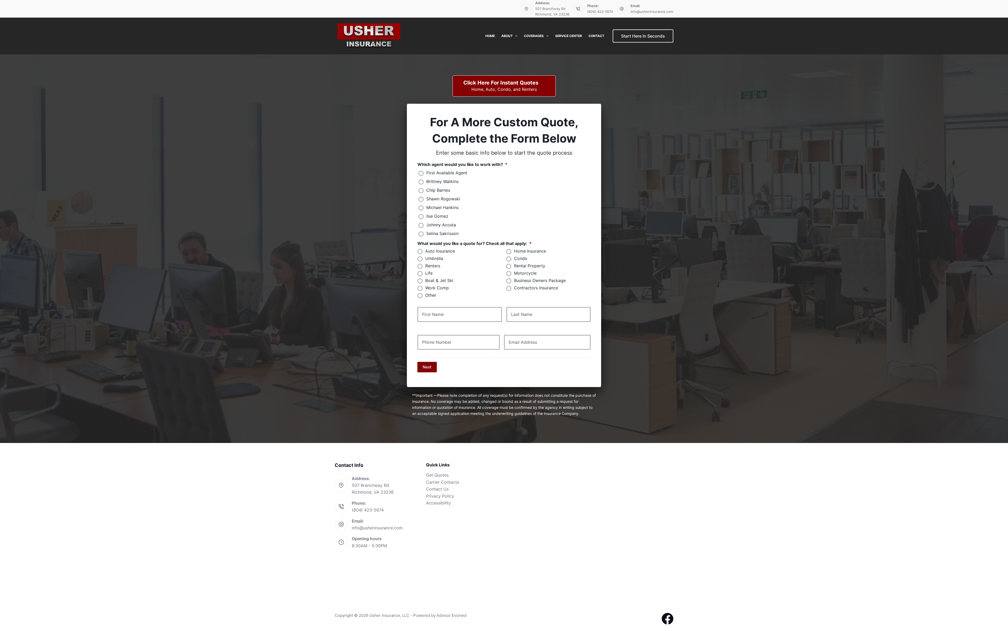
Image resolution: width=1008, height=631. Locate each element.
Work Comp (437, 287)
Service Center (568, 36)
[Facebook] (667, 618)
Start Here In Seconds (643, 36)
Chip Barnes (438, 190)
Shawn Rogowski (443, 198)
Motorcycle (525, 273)
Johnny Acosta (441, 224)
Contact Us (437, 489)
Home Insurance (530, 251)
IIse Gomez (437, 216)
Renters (432, 265)
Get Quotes (437, 475)
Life (429, 273)
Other (430, 295)
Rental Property (529, 265)
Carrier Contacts (442, 482)
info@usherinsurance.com (652, 11)
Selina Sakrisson (442, 233)
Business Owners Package (540, 280)
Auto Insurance (440, 251)
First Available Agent (446, 172)
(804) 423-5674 (600, 11)
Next (427, 366)
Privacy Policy (440, 496)
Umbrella (434, 258)
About (507, 36)
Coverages (534, 36)
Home (490, 36)
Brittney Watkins (442, 181)
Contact (596, 36)
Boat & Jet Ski (439, 280)
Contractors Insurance (536, 287)
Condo (520, 258)
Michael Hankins (442, 207)
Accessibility (438, 502)
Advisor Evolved (451, 615)
